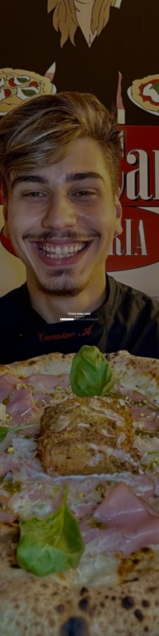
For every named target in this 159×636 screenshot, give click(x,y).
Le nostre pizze (88, 319)
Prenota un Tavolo (79, 319)
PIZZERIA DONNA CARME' (67, 319)
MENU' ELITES (95, 319)
